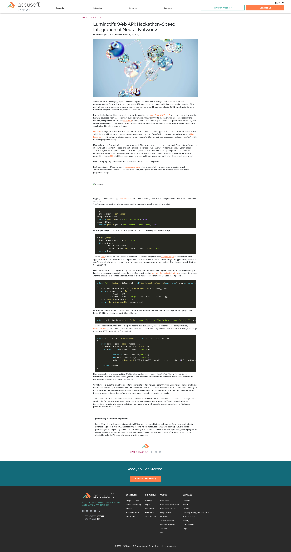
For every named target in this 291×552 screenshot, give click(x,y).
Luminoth (127, 120)
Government (150, 516)
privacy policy (170, 546)
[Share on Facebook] (152, 452)
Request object (167, 256)
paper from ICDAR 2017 (159, 115)
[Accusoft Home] (23, 6)
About (185, 504)
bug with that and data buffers (165, 273)
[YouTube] (95, 511)
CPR (111, 156)
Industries (150, 495)
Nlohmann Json (100, 328)
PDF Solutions (132, 516)
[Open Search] (283, 3)
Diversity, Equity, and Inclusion (196, 512)
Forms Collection (167, 520)
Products (164, 495)
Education (149, 512)
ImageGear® (165, 512)
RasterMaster (165, 516)
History (186, 520)
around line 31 (125, 198)
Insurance (149, 508)
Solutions (131, 495)
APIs (161, 532)
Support (186, 500)
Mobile (129, 508)
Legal (147, 504)
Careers (186, 508)
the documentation (133, 167)
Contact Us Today (145, 478)
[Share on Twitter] (156, 452)
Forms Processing (133, 504)
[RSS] (99, 511)
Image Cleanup (132, 500)
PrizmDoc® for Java (168, 508)
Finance (148, 500)
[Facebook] (83, 511)
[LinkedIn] (91, 511)
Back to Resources (91, 17)
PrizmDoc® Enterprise (169, 504)
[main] (145, 237)
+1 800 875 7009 (89, 516)
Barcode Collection (168, 524)
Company (187, 495)
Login (277, 3)
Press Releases (189, 516)
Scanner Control (133, 512)
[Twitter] (87, 511)
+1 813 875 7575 (89, 519)
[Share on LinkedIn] (160, 452)
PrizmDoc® (164, 500)
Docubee (163, 528)
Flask (103, 256)
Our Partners (188, 524)
